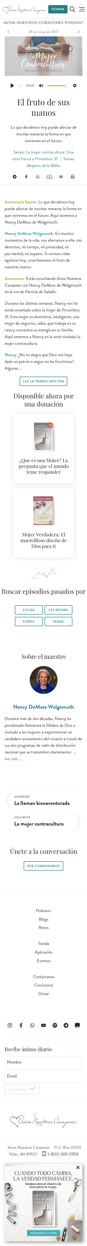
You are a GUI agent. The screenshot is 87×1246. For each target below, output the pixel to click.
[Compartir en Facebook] (26, 177)
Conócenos (43, 985)
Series (29, 621)
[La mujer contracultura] (78, 32)
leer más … (13, 758)
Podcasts (43, 910)
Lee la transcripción (43, 381)
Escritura (58, 610)
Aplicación (43, 952)
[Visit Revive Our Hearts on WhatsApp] (32, 1025)
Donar (58, 9)
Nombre (14, 1062)
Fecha (29, 610)
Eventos (44, 960)
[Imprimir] (72, 177)
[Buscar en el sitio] (72, 9)
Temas (58, 621)
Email (12, 1076)
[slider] (21, 85)
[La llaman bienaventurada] (8, 32)
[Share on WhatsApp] (38, 177)
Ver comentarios (43, 866)
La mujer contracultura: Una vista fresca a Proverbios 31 (43, 155)
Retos (44, 927)
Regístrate (19, 1089)
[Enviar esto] (61, 177)
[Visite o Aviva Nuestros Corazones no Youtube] (44, 1025)
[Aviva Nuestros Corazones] (24, 9)
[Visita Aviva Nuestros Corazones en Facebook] (21, 1025)
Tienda (43, 943)
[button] (82, 9)
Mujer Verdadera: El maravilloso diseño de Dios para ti (43, 541)
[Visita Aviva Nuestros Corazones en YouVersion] (77, 1025)
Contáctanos (44, 976)
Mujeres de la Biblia (43, 165)
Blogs (43, 919)
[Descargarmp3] (49, 177)
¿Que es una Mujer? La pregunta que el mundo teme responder (44, 466)
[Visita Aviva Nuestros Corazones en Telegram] (66, 1025)
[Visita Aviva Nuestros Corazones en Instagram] (10, 1025)
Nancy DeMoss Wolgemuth (43, 707)
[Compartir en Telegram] (14, 177)
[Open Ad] (43, 1202)
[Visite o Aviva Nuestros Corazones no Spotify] (55, 1025)
